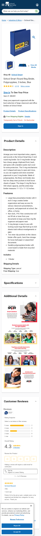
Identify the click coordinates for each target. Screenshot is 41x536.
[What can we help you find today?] (36, 11)
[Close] (31, 505)
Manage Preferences (17, 519)
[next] (29, 66)
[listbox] (16, 69)
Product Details (9, 111)
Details (27, 117)
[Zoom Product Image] (34, 37)
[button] (37, 4)
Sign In (6, 92)
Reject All (17, 525)
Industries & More (15, 20)
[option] (9, 69)
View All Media (34, 66)
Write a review (25, 86)
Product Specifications (27, 111)
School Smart (17, 75)
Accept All (16, 532)
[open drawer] (3, 4)
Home (4, 20)
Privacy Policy (19, 515)
